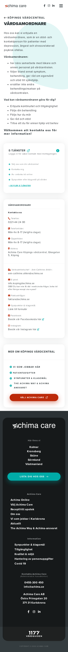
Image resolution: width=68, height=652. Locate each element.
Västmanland (34, 464)
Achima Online (20, 500)
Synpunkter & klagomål (30, 544)
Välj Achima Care (22, 504)
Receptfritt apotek (22, 509)
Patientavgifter (23, 373)
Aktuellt (16, 523)
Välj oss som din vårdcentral (25, 164)
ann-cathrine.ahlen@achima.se (25, 273)
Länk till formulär (17, 309)
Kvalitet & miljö (24, 554)
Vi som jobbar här (26, 367)
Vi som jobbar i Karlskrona (28, 518)
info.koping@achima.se (21, 283)
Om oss (15, 514)
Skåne (34, 455)
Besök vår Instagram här (22, 329)
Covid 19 (20, 563)
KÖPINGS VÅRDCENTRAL (26, 17)
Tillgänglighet (24, 549)
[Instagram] (49, 5)
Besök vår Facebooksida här (25, 319)
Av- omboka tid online (21, 174)
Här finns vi (34, 440)
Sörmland (34, 460)
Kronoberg (34, 451)
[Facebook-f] (45, 5)
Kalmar (33, 447)
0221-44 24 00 (16, 222)
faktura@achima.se (19, 299)
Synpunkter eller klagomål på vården (29, 179)
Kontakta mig (17, 169)
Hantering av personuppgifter (34, 559)
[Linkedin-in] (53, 5)
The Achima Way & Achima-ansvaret (34, 528)
